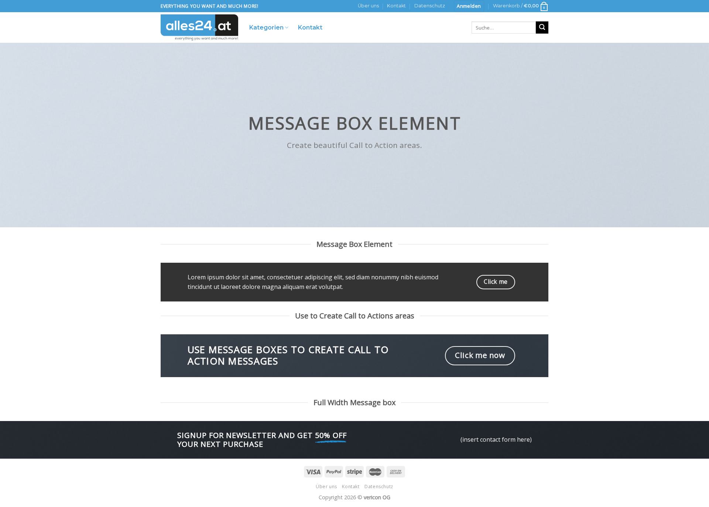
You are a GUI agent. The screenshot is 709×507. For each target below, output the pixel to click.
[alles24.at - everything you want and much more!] (199, 27)
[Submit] (542, 27)
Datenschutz (429, 5)
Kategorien (266, 27)
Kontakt (396, 5)
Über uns (368, 5)
